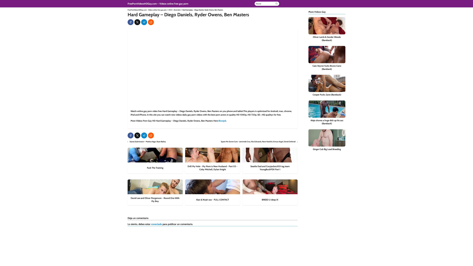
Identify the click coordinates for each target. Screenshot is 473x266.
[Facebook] (131, 22)
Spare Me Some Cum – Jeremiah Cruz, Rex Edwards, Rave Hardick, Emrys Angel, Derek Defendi (258, 142)
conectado (156, 224)
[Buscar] (276, 4)
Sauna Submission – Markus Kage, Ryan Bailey (148, 142)
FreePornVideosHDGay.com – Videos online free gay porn (158, 3)
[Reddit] (151, 22)
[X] (137, 22)
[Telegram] (144, 22)
